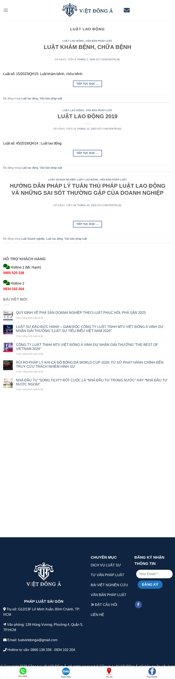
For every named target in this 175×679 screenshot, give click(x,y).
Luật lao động (73, 41)
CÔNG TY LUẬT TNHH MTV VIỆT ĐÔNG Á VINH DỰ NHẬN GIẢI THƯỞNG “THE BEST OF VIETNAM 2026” (87, 347)
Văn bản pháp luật (99, 41)
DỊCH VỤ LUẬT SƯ (106, 565)
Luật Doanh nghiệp (62, 179)
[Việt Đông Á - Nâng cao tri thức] (87, 10)
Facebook (152, 677)
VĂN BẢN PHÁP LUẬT (108, 595)
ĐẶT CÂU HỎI (106, 605)
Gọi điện (23, 676)
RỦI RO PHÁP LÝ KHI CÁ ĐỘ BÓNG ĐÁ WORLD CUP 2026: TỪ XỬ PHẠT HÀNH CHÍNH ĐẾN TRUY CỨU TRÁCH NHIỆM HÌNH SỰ (89, 364)
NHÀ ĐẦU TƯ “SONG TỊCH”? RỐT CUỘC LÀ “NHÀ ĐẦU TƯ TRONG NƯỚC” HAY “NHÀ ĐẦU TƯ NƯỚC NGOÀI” (92, 382)
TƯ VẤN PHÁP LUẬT (107, 575)
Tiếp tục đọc (87, 83)
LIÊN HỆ (97, 615)
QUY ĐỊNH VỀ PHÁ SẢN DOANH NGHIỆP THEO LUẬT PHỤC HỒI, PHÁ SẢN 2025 (81, 312)
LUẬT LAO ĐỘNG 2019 (87, 116)
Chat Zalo (66, 677)
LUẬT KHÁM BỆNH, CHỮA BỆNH (87, 47)
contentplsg (110, 59)
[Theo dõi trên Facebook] (138, 604)
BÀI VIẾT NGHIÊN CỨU (109, 585)
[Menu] (5, 10)
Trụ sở (109, 677)
